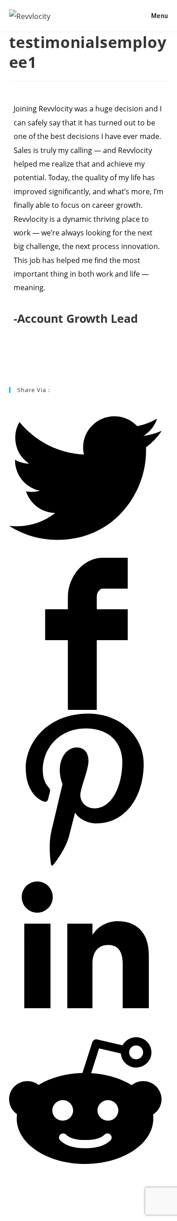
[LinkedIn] (11, 363)
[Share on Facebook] (85, 708)
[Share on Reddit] (85, 1174)
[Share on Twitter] (85, 552)
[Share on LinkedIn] (85, 1019)
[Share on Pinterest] (85, 863)
